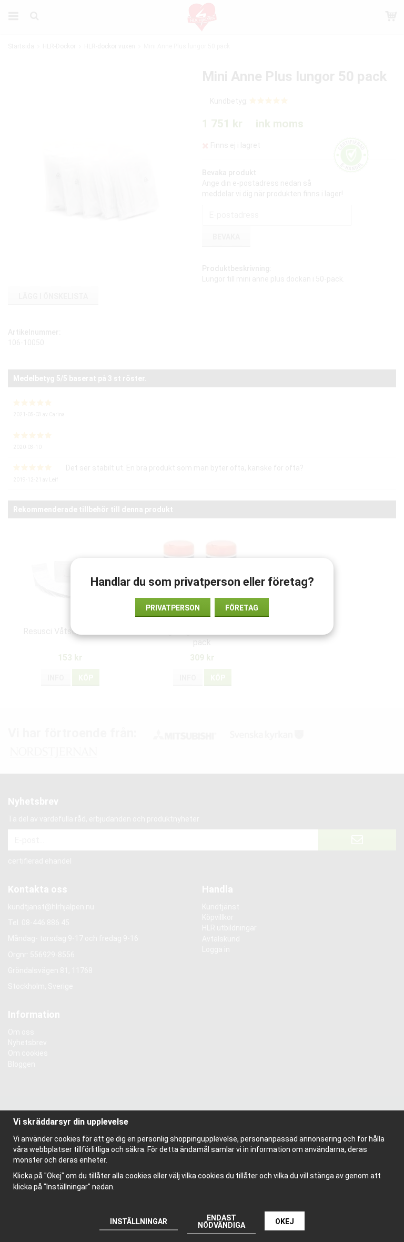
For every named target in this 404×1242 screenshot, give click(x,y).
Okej (284, 1221)
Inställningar (138, 1221)
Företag (241, 608)
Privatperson (173, 608)
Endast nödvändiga (221, 1221)
